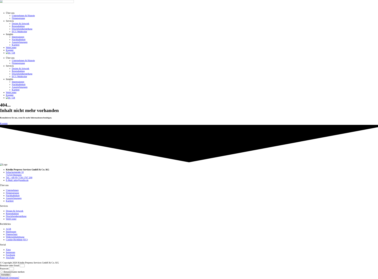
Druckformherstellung (22, 29)
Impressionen (18, 37)
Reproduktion (18, 26)
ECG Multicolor (19, 31)
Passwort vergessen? (9, 277)
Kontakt (9, 50)
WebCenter (11, 47)
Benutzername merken (14, 272)
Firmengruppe (18, 18)
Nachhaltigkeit (18, 39)
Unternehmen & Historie (23, 15)
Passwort (4, 268)
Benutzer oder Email (9, 265)
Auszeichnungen (19, 42)
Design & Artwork (20, 23)
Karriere (15, 45)
